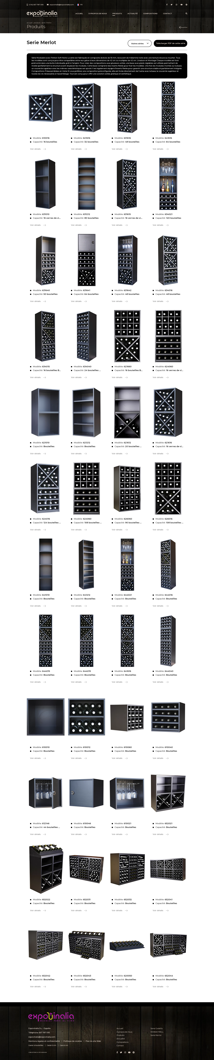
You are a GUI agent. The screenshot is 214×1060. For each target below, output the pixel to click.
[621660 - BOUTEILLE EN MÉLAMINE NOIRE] (127, 336)
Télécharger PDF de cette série (170, 43)
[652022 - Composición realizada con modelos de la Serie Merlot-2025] (46, 869)
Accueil (79, 13)
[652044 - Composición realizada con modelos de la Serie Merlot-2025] (168, 945)
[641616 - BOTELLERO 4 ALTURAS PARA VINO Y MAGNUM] (127, 641)
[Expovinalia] (42, 14)
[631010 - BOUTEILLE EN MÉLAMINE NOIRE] (46, 184)
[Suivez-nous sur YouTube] (181, 5)
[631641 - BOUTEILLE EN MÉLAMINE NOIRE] (87, 260)
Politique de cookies (72, 1041)
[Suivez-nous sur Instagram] (176, 5)
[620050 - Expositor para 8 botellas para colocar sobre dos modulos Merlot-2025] (127, 945)
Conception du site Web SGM (38, 1052)
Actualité (133, 13)
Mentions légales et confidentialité (44, 1041)
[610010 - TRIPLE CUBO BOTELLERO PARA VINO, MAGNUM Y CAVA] (46, 717)
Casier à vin (51, 1045)
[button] (79, 5)
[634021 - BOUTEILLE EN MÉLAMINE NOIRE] (168, 184)
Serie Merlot (156, 1035)
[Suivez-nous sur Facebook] (166, 5)
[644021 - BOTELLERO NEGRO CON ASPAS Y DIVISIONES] (127, 565)
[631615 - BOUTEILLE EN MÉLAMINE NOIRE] (127, 184)
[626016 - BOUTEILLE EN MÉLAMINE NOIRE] (168, 488)
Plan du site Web (93, 1041)
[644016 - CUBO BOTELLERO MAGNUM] (168, 565)
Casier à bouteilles (35, 1045)
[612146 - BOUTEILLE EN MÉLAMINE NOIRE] (46, 793)
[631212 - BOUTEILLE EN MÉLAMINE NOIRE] (87, 184)
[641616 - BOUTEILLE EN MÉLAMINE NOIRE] (168, 108)
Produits (117, 13)
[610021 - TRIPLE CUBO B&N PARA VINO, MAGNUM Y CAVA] (127, 793)
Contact (167, 13)
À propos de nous (97, 13)
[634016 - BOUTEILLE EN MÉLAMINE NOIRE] (168, 260)
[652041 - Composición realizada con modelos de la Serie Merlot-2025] (168, 869)
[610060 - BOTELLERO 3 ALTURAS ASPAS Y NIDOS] (127, 717)
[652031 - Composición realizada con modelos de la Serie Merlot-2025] (87, 869)
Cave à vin (64, 1045)
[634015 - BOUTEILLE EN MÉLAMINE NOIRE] (46, 336)
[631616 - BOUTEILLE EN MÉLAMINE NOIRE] (127, 108)
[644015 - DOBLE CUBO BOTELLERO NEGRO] (87, 641)
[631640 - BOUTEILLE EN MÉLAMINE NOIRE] (46, 260)
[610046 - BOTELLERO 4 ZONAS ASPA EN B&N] (87, 793)
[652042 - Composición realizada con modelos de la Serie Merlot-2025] (46, 945)
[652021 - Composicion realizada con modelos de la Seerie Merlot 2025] (168, 793)
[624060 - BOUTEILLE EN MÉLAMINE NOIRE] (168, 336)
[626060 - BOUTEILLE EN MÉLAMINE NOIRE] (127, 488)
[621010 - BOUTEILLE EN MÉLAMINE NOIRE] (46, 412)
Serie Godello (157, 1028)
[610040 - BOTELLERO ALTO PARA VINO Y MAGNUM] (168, 717)
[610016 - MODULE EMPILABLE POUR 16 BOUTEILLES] (46, 108)
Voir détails (35, 149)
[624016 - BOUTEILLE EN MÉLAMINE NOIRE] (46, 488)
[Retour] (183, 27)
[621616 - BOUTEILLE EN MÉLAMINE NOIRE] (87, 108)
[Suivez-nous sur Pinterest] (186, 5)
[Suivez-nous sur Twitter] (171, 5)
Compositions (150, 13)
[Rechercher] (186, 13)
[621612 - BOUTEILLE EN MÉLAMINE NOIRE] (127, 412)
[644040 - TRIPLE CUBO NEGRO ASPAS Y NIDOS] (168, 641)
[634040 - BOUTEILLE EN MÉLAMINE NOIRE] (87, 336)
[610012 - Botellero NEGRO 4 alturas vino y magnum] (87, 717)
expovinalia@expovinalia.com (41, 1037)
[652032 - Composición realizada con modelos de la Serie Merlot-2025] (127, 869)
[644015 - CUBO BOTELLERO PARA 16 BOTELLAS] (46, 641)
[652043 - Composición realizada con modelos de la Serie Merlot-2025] (87, 945)
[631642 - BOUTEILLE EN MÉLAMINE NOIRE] (127, 260)
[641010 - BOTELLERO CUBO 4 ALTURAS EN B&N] (46, 565)
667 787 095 (44, 1033)
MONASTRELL (157, 1032)
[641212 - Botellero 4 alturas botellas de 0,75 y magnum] (87, 565)
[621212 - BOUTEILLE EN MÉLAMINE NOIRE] (87, 412)
